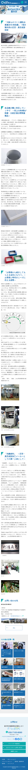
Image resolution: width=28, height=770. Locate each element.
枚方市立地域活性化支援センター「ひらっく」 (13, 736)
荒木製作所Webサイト (16, 616)
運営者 (3, 763)
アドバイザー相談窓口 (14, 743)
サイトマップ (11, 763)
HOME (3, 759)
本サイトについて (12, 759)
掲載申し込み (14, 751)
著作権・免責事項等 (19, 761)
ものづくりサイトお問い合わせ (14, 747)
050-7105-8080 (15, 732)
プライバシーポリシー (7, 761)
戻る (14, 628)
